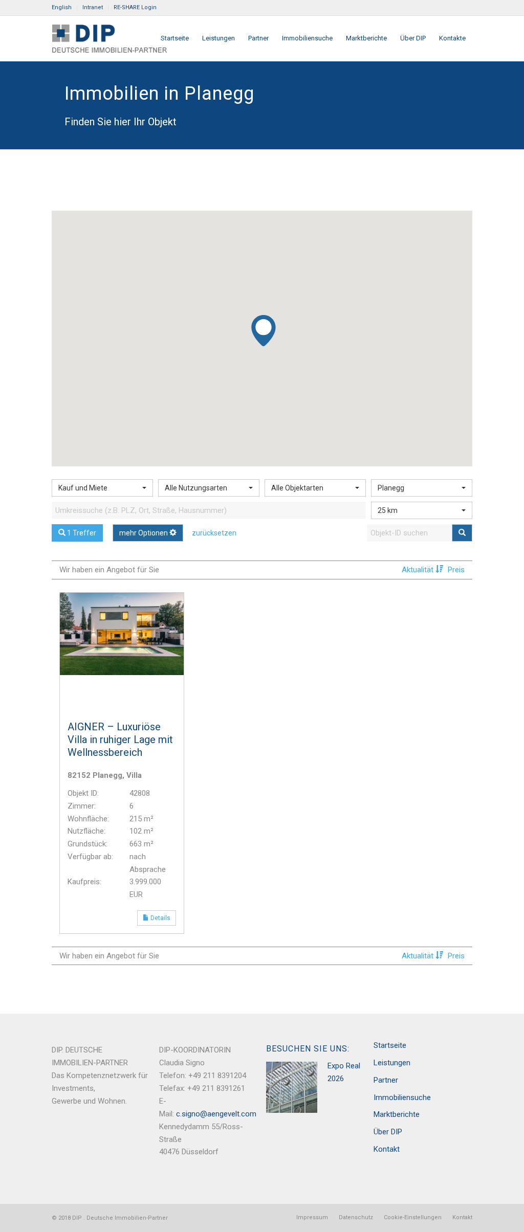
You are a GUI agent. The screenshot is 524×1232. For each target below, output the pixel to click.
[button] (263, 333)
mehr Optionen (144, 533)
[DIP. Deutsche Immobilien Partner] (109, 38)
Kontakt (387, 1149)
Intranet (92, 7)
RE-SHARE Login (135, 7)
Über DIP (388, 1131)
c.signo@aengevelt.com (216, 1113)
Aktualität (418, 569)
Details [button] (162, 918)
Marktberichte (397, 1114)
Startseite (390, 1045)
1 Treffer (81, 533)
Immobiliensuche (402, 1097)
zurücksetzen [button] (214, 533)
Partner (386, 1080)
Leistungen (392, 1062)
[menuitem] (64, 7)
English (62, 7)
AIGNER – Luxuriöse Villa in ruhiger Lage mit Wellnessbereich (120, 739)
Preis (456, 569)
